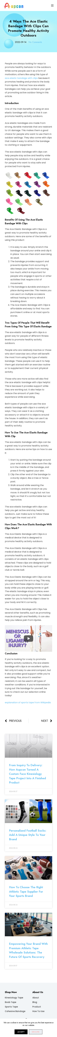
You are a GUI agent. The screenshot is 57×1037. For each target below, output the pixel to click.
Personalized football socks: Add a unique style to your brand (27, 835)
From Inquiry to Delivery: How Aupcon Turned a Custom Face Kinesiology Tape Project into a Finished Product (27, 774)
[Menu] (52, 5)
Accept (21, 1032)
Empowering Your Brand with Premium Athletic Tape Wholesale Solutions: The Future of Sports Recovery (28, 950)
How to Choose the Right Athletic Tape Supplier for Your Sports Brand (26, 891)
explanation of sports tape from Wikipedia (28, 702)
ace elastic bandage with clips (21, 78)
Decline (35, 1032)
